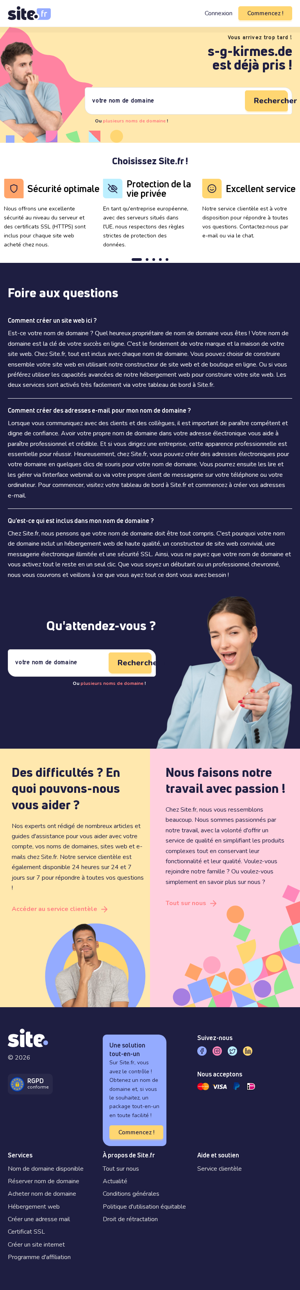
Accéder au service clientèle (54, 909)
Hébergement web (34, 1206)
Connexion (218, 13)
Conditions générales (131, 1193)
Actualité (115, 1181)
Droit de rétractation (130, 1219)
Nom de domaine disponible (46, 1168)
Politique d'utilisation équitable (144, 1206)
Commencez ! (265, 13)
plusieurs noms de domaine (134, 121)
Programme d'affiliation (39, 1257)
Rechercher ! (271, 100)
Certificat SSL (26, 1231)
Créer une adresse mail (39, 1219)
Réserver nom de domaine (43, 1181)
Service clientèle (219, 1168)
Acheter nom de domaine (42, 1193)
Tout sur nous (186, 903)
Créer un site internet (36, 1244)
